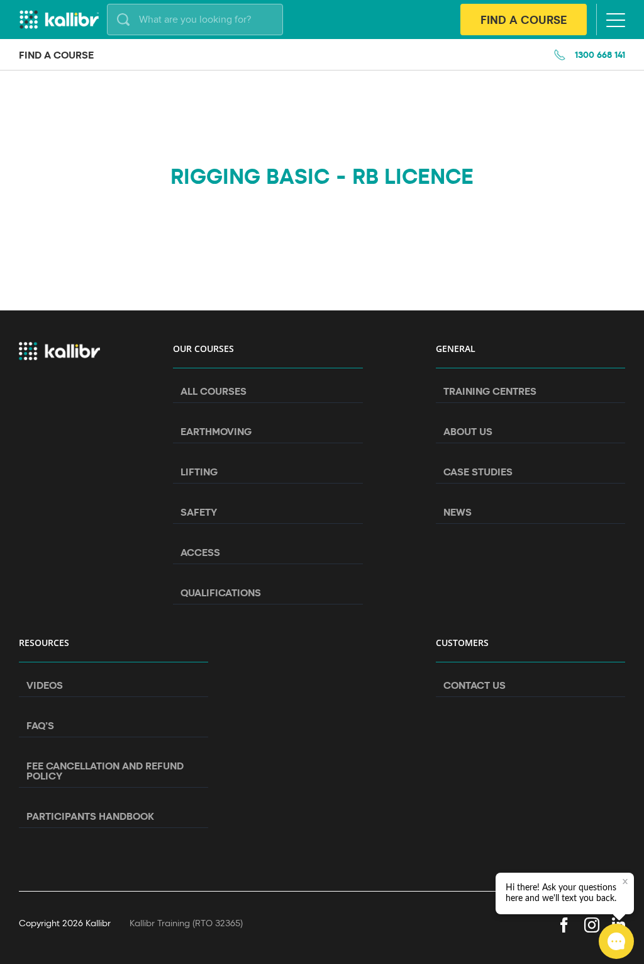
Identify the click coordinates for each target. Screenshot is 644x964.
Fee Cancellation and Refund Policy (105, 771)
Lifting (199, 472)
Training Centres (489, 391)
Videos (44, 685)
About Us (467, 431)
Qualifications (220, 592)
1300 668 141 (600, 54)
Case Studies (478, 472)
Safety (198, 512)
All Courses (213, 391)
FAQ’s (40, 725)
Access (200, 552)
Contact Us (474, 685)
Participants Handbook (90, 816)
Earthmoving (216, 431)
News (457, 512)
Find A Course (523, 19)
